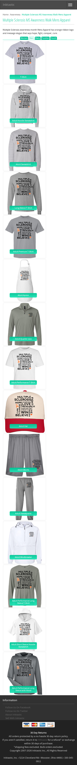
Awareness (15, 14)
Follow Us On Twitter (16, 711)
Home (5, 14)
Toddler (45, 38)
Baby (37, 38)
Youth (53, 38)
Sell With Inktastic (14, 718)
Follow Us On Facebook (17, 707)
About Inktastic (13, 714)
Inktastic (9, 5)
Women (24, 38)
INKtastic (42, 740)
